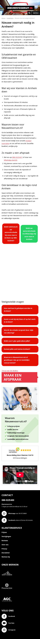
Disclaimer (6, 553)
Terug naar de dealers (10, 371)
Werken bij (6, 557)
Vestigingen (6, 536)
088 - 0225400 (20, 406)
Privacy (4, 549)
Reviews (5, 540)
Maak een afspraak (13, 377)
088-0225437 (17, 157)
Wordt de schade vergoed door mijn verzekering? (18, 331)
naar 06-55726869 (17, 513)
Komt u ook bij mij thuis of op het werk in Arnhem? (19, 320)
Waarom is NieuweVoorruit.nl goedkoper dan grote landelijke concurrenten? (16, 360)
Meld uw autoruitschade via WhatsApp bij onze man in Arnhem (29, 233)
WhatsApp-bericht (10, 160)
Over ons (5, 545)
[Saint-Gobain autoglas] (8, 580)
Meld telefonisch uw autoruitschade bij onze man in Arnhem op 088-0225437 (10, 234)
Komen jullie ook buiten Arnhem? (17, 349)
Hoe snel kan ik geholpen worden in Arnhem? (18, 309)
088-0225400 (8, 500)
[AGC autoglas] (8, 606)
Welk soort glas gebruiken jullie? (17, 341)
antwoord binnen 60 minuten (20, 520)
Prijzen (4, 532)
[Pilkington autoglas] (8, 593)
